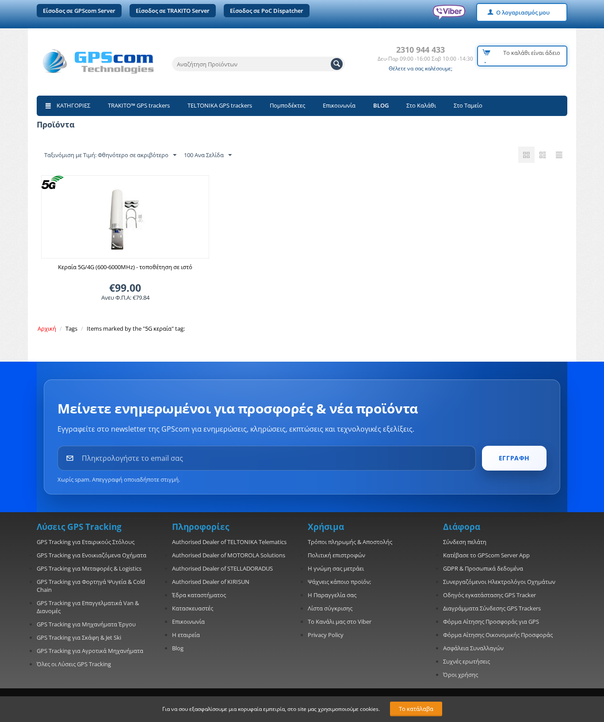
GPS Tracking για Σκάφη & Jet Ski (79, 637)
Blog (177, 648)
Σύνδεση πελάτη (464, 542)
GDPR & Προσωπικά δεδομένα (483, 568)
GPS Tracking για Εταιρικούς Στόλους (85, 542)
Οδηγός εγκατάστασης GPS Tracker (489, 595)
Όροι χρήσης (460, 675)
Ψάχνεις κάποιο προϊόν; (339, 582)
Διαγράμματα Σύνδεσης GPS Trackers (492, 608)
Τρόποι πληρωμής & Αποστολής (350, 542)
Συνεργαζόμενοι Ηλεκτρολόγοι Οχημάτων (499, 582)
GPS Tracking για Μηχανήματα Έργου (86, 624)
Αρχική (47, 328)
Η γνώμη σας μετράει (336, 568)
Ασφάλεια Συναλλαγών (473, 648)
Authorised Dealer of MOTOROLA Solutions (228, 555)
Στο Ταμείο (468, 105)
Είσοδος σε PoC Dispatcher (266, 11)
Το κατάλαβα (416, 709)
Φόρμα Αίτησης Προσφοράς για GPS (491, 621)
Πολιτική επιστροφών (336, 555)
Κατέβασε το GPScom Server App (486, 555)
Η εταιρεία (186, 635)
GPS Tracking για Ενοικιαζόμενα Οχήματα (91, 555)
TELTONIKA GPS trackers (219, 105)
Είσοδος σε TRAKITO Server (173, 11)
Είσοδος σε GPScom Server (79, 11)
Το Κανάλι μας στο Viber (339, 621)
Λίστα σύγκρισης (330, 608)
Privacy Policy (326, 635)
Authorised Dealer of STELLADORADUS (222, 568)
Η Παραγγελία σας (332, 595)
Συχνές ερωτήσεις (466, 661)
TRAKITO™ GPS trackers (139, 105)
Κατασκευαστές (192, 608)
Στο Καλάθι (421, 105)
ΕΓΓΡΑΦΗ (514, 458)
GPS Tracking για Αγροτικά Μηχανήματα (90, 651)
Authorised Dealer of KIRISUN (210, 582)
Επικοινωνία (339, 105)
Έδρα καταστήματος (199, 595)
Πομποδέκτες (287, 105)
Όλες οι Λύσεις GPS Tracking (74, 664)
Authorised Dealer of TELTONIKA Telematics (229, 542)
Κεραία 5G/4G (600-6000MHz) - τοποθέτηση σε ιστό (125, 267)
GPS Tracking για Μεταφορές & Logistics (89, 568)
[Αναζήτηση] (337, 64)
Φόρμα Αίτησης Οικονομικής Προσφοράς (498, 635)
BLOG (381, 105)
